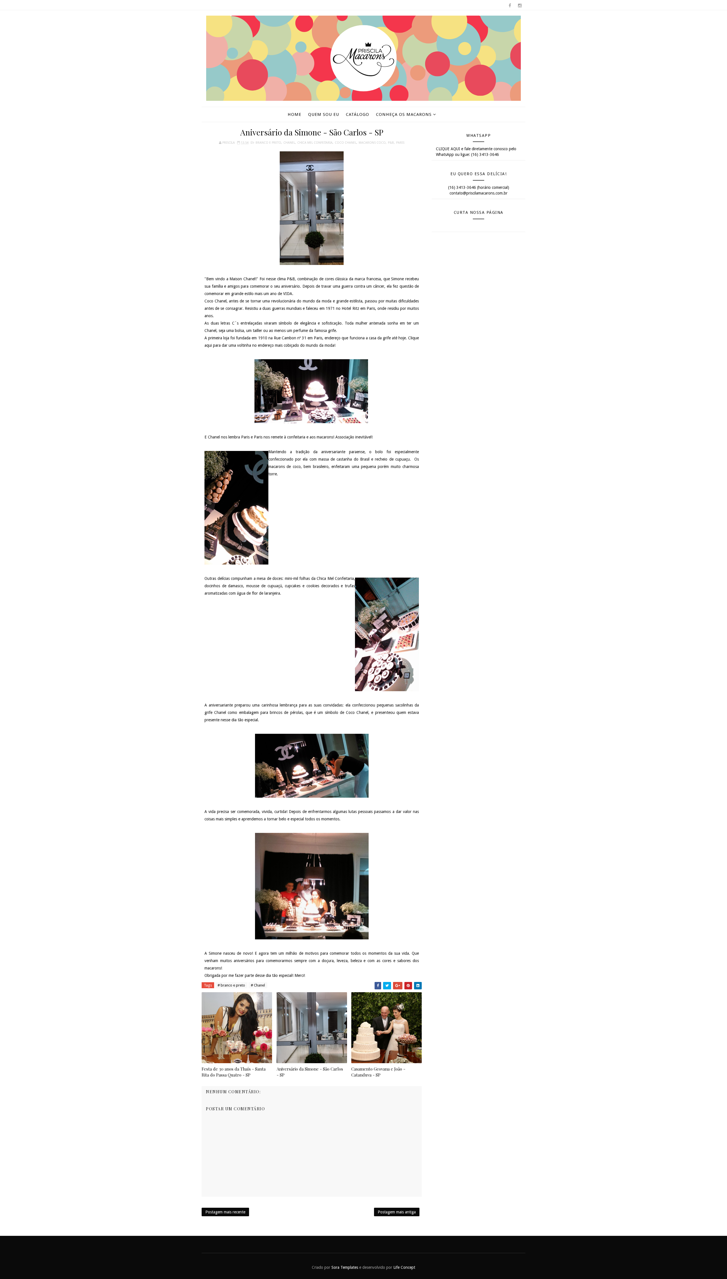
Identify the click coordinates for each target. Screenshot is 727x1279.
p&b (391, 143)
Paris (400, 143)
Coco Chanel (345, 143)
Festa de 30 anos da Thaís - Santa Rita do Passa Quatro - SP (234, 1071)
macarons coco (372, 143)
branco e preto (268, 143)
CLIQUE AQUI (448, 149)
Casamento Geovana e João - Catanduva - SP (378, 1071)
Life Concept (404, 1267)
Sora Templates (344, 1267)
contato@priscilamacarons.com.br (478, 193)
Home (294, 114)
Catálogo (357, 114)
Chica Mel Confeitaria (315, 143)
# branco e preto (231, 985)
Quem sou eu (323, 114)
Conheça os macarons (404, 114)
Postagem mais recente (225, 1212)
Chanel (289, 143)
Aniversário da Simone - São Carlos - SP (310, 1071)
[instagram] (519, 5)
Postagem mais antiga (397, 1212)
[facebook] (509, 5)
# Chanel (258, 985)
